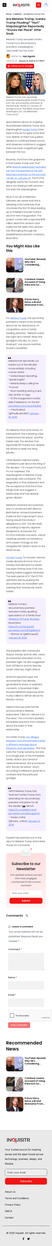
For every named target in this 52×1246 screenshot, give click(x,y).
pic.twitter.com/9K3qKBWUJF (24, 630)
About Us (10, 1191)
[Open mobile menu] (4, 5)
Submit (26, 900)
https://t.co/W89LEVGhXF (23, 810)
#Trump (24, 619)
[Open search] (38, 5)
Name (12, 977)
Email (12, 995)
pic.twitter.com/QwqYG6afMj (25, 406)
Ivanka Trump (30, 129)
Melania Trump (18, 318)
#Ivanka (34, 619)
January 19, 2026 (18, 637)
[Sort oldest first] (26, 915)
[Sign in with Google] (46, 4)
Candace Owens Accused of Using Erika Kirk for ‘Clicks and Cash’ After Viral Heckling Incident (35, 286)
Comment (15, 949)
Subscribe (26, 1181)
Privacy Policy (13, 1204)
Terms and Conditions (17, 1198)
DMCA (8, 1211)
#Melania (14, 619)
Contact (9, 1217)
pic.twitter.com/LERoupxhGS (24, 813)
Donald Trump (14, 557)
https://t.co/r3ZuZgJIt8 (21, 626)
